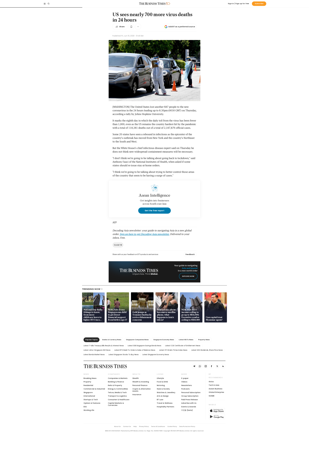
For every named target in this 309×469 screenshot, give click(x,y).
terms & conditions (158, 426)
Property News (204, 340)
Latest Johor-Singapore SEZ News (97, 350)
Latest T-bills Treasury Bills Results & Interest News (104, 345)
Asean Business (215, 389)
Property (87, 382)
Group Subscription (189, 396)
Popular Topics (91, 340)
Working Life (89, 410)
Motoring (161, 385)
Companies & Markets (117, 378)
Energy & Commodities (118, 389)
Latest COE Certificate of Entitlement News (182, 345)
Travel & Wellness (164, 403)
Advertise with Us (188, 403)
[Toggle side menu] (45, 4)
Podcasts (185, 389)
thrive (211, 381)
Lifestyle (160, 378)
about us (117, 426)
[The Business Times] (152, 3)
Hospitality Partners (165, 406)
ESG (85, 406)
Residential (88, 385)
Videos (184, 382)
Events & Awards (188, 406)
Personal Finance (139, 385)
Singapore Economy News (163, 340)
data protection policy (187, 426)
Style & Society (163, 389)
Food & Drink (162, 382)
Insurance (136, 394)
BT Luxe (160, 399)
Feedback (190, 254)
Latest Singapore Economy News (155, 354)
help (135, 426)
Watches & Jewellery (166, 392)
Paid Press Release (189, 399)
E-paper (185, 378)
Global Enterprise (216, 392)
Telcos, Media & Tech (117, 392)
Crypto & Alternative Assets (141, 390)
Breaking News (90, 378)
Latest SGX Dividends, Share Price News (207, 350)
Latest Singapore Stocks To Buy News (123, 354)
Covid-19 (118, 245)
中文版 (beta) (187, 410)
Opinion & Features (92, 403)
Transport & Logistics (117, 396)
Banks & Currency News (111, 340)
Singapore (88, 392)
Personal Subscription (190, 392)
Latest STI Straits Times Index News (173, 350)
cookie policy (172, 426)
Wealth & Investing (140, 382)
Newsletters (186, 385)
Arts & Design (163, 396)
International (89, 396)
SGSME (211, 396)
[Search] (48, 4)
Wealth (135, 378)
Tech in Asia (214, 385)
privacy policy (144, 426)
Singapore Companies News (137, 340)
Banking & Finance (116, 382)
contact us (127, 426)
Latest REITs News (186, 340)
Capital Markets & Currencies (116, 404)
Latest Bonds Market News (94, 354)
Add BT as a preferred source (181, 26)
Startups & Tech (91, 399)
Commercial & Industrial (94, 389)
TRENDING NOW (91, 289)
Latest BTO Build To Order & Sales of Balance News (134, 350)
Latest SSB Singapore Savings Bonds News (144, 345)
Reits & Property (115, 385)
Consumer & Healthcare (118, 399)
